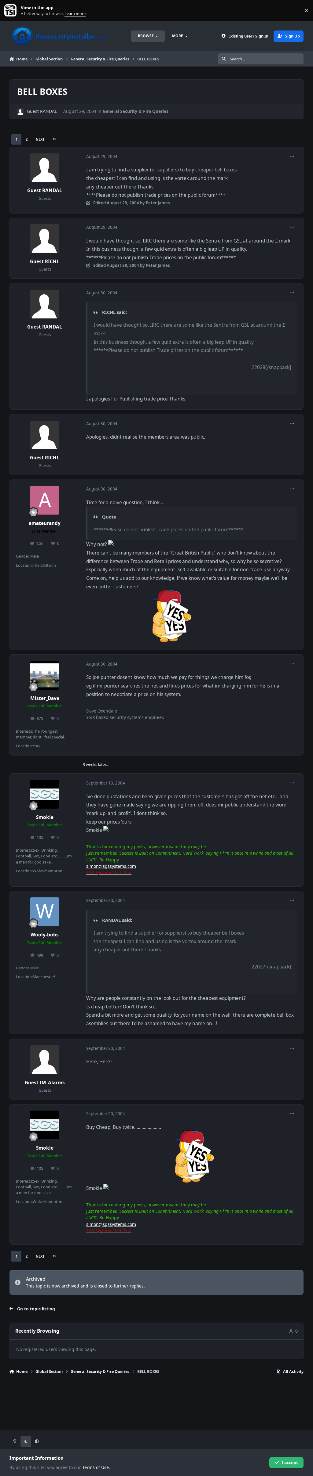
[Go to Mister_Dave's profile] (44, 675)
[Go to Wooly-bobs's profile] (44, 911)
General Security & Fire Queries (135, 111)
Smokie (44, 817)
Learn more (12, 10)
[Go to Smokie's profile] (44, 794)
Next (40, 139)
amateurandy (45, 523)
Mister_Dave (44, 698)
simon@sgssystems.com (111, 866)
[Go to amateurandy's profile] (44, 500)
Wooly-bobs (45, 935)
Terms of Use (95, 1467)
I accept (290, 1462)
